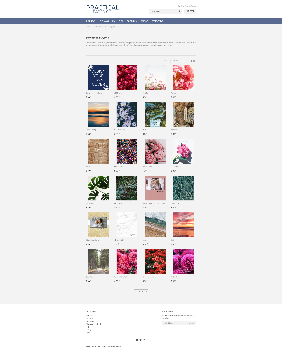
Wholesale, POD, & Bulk (93, 324)
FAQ (113, 21)
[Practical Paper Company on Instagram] (144, 340)
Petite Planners (98, 27)
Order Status (157, 21)
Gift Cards (104, 21)
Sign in (180, 6)
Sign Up (192, 323)
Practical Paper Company (98, 346)
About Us (89, 315)
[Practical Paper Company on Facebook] (137, 340)
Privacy (88, 330)
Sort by (166, 61)
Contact (144, 21)
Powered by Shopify (114, 346)
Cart (192, 11)
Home (88, 27)
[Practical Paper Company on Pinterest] (140, 340)
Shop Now (90, 21)
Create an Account (190, 6)
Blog (121, 21)
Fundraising (132, 21)
